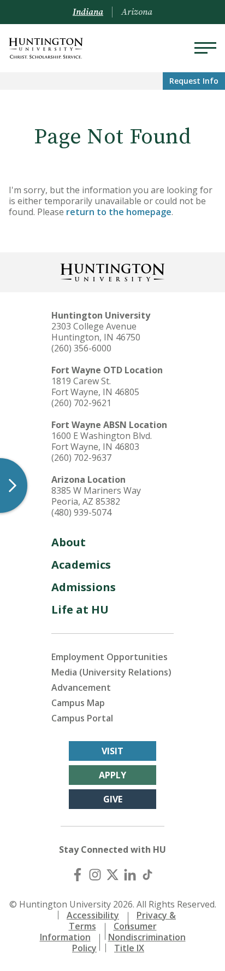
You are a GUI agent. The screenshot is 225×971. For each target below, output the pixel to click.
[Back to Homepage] (112, 271)
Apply (112, 775)
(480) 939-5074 (81, 512)
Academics (81, 564)
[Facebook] (77, 874)
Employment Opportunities (109, 657)
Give (112, 799)
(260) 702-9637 (81, 458)
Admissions (83, 587)
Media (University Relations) (111, 672)
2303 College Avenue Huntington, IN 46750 (95, 331)
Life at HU (80, 609)
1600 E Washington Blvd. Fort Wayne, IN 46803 (101, 441)
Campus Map (78, 703)
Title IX (129, 948)
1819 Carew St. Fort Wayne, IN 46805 (95, 386)
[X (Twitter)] (112, 874)
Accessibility (93, 915)
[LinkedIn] (130, 874)
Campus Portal (82, 718)
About (68, 542)
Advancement (81, 687)
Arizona (136, 12)
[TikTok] (147, 874)
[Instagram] (95, 874)
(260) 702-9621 (81, 403)
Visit (112, 751)
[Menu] (205, 48)
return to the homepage (118, 212)
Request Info (193, 81)
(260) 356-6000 (81, 348)
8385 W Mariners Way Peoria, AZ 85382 (96, 495)
